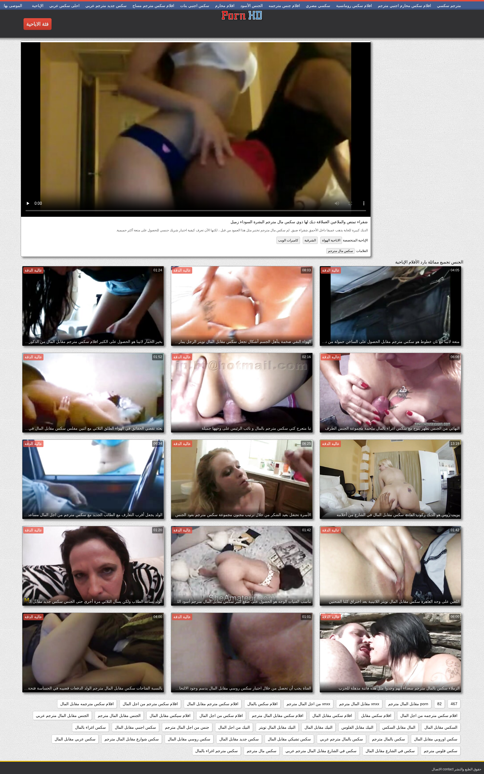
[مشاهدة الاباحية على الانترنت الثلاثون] (242, 24)
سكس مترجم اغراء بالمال (216, 751)
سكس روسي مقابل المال (189, 739)
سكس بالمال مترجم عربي (341, 739)
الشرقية (310, 240)
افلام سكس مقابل (376, 715)
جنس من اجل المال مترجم (187, 727)
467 (454, 704)
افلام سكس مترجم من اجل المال (150, 704)
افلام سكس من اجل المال (221, 715)
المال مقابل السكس (398, 727)
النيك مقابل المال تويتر (277, 727)
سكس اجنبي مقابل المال (135, 727)
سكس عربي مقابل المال (75, 739)
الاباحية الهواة (331, 240)
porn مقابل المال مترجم (408, 704)
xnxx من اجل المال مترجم (308, 704)
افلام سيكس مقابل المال (170, 715)
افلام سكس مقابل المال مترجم (277, 715)
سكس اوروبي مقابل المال (435, 739)
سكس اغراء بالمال (90, 727)
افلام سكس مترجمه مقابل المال (87, 704)
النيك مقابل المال (318, 727)
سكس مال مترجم (340, 251)
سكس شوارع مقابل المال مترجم (131, 739)
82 (439, 704)
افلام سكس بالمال (262, 704)
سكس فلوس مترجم (440, 751)
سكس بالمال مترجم (388, 739)
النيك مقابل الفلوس (357, 727)
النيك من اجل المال (234, 727)
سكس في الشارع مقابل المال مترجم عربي (321, 751)
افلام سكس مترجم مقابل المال (212, 704)
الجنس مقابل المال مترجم (119, 715)
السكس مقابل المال (440, 727)
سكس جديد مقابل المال (239, 739)
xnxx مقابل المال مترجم (359, 704)
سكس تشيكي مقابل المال (289, 739)
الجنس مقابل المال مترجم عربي (62, 715)
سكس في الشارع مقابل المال (390, 751)
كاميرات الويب (288, 240)
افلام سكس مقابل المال (332, 715)
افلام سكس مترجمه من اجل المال (428, 715)
